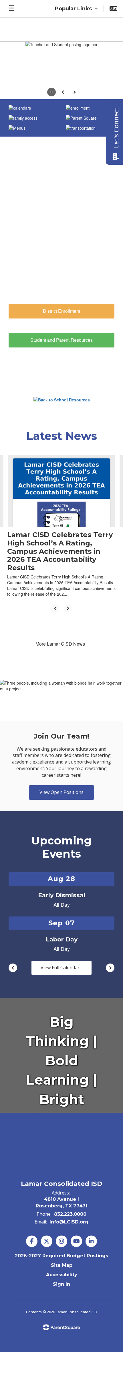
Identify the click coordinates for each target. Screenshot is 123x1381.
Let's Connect (116, 128)
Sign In (61, 1284)
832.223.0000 (70, 1214)
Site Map (61, 1265)
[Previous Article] (55, 608)
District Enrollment (61, 311)
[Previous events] (13, 968)
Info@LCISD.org (68, 1222)
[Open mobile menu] (11, 8)
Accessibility (61, 1274)
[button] (76, 8)
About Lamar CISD (61, 282)
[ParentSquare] (62, 1327)
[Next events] (110, 968)
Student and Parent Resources (61, 340)
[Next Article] (68, 608)
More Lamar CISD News (60, 643)
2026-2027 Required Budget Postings (61, 1255)
